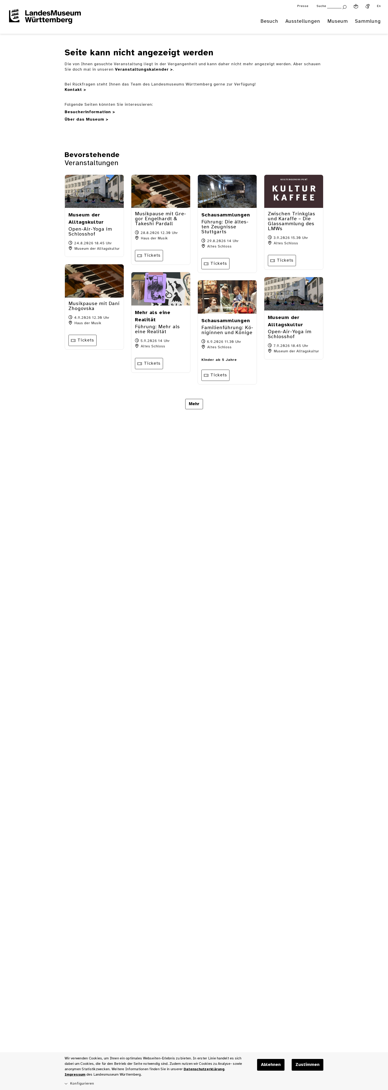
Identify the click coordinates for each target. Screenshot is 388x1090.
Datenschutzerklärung (204, 1069)
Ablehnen (271, 1065)
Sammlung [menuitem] (368, 21)
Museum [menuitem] (337, 21)
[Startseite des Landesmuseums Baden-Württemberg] (45, 19)
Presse (303, 6)
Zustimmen (307, 1065)
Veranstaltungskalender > (144, 69)
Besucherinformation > (90, 112)
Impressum (75, 1075)
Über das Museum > (86, 119)
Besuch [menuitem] (269, 21)
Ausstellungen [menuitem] (302, 21)
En (379, 6)
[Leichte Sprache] (356, 6)
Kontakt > (75, 90)
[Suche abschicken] (344, 6)
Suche (321, 6)
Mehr (194, 404)
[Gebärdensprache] (367, 6)
